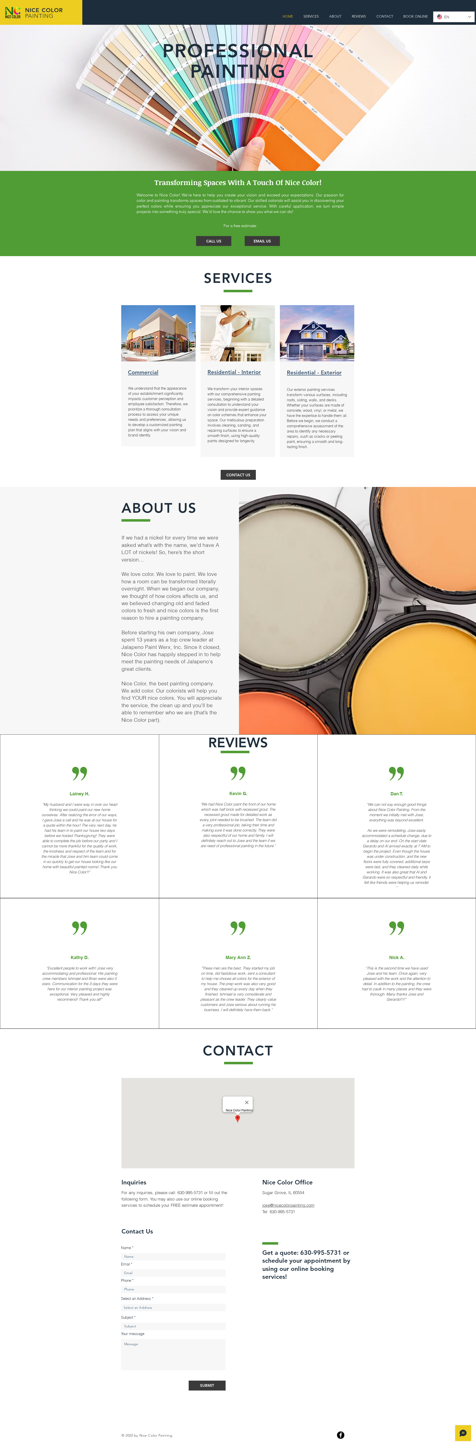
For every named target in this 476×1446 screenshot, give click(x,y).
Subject (127, 1317)
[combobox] (173, 1307)
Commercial (143, 372)
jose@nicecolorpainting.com (288, 1205)
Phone (126, 1280)
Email (125, 1264)
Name (126, 1248)
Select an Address (136, 1298)
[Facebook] (340, 1435)
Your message (132, 1334)
